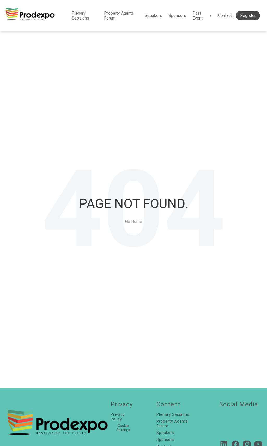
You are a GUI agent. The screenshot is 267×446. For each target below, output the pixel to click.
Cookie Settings (123, 428)
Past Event (197, 16)
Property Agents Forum (119, 16)
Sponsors (177, 15)
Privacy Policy (118, 416)
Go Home (133, 221)
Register (248, 15)
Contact (225, 15)
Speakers (153, 15)
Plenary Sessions (80, 16)
